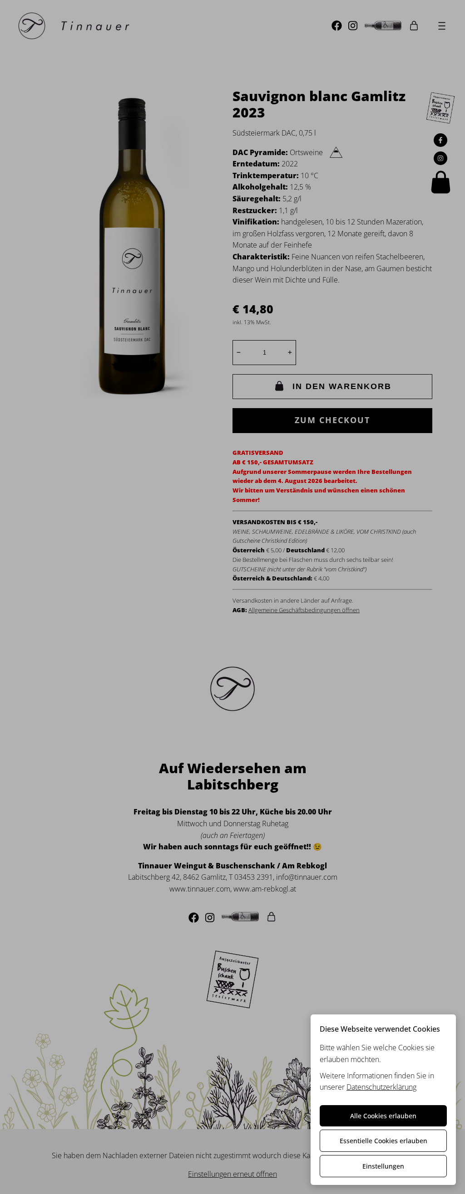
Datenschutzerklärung (381, 1087)
